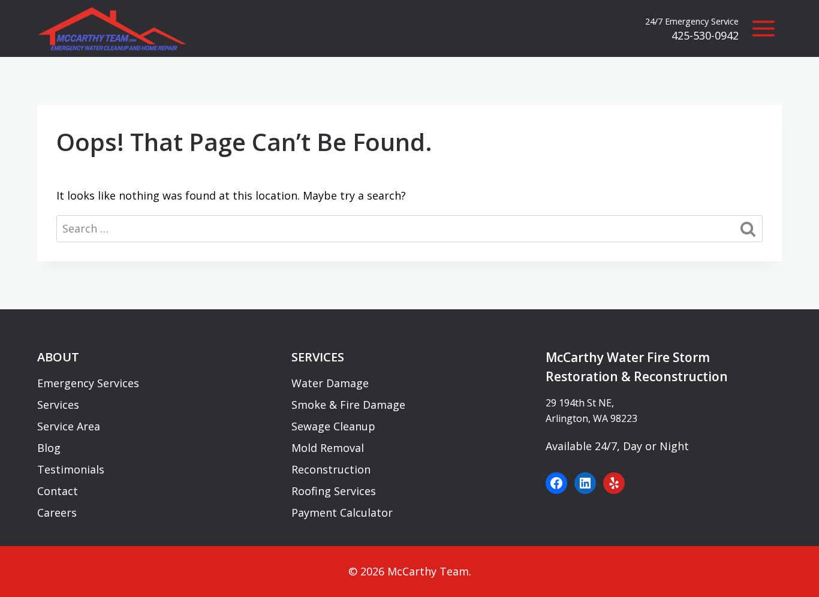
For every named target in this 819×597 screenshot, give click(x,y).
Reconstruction (331, 469)
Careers (57, 512)
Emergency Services (88, 383)
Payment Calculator (342, 512)
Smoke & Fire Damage (348, 404)
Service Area (68, 426)
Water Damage (330, 383)
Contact (57, 491)
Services (58, 404)
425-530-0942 (705, 35)
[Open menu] (763, 29)
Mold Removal (327, 448)
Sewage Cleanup (333, 426)
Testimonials (70, 469)
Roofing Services (333, 491)
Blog (49, 448)
